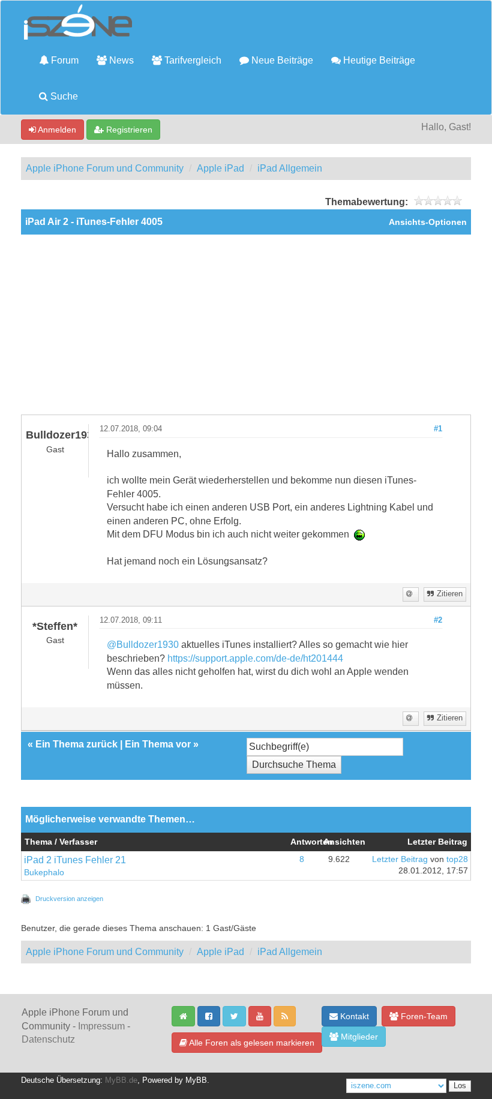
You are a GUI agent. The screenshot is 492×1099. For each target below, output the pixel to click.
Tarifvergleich (191, 60)
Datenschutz (48, 1039)
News (120, 60)
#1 (438, 429)
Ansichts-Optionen (428, 222)
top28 (457, 859)
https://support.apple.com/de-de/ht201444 (255, 658)
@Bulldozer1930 (143, 644)
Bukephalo (44, 872)
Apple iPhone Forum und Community (105, 168)
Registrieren (128, 129)
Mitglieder (358, 1036)
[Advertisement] (246, 325)
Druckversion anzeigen (69, 898)
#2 (438, 620)
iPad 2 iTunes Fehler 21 (75, 860)
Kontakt (353, 1016)
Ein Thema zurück (76, 744)
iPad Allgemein (289, 168)
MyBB (196, 1080)
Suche (63, 96)
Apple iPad (220, 168)
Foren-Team (423, 1016)
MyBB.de (121, 1080)
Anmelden (56, 129)
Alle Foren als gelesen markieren (250, 1042)
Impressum (101, 1026)
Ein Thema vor (158, 744)
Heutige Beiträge (378, 60)
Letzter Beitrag (400, 859)
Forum (64, 60)
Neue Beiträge (281, 60)
